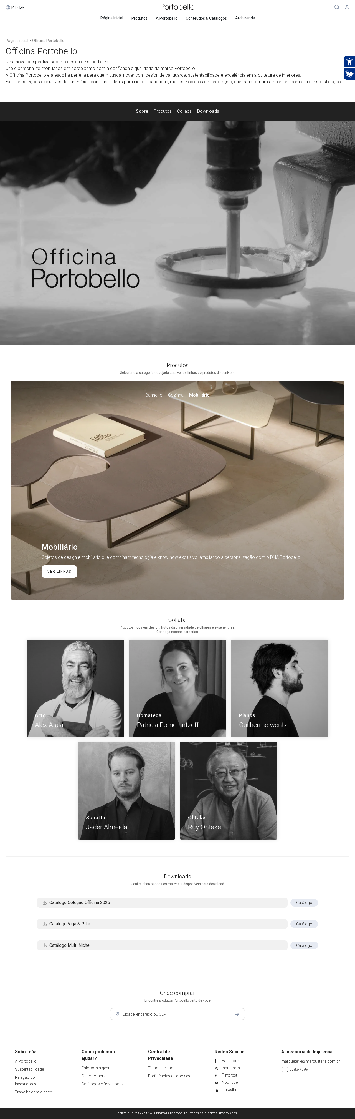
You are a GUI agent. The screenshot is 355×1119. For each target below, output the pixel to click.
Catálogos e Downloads (103, 1084)
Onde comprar (94, 1076)
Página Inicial (17, 40)
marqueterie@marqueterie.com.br (310, 1061)
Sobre (142, 111)
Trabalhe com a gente (34, 1092)
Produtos (163, 111)
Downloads (208, 111)
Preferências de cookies (169, 1076)
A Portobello (26, 1061)
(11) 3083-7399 (294, 1069)
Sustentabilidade (29, 1069)
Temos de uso (160, 1068)
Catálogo (304, 902)
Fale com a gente (96, 1068)
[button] (155, 395)
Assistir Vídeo (178, 233)
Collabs (184, 111)
